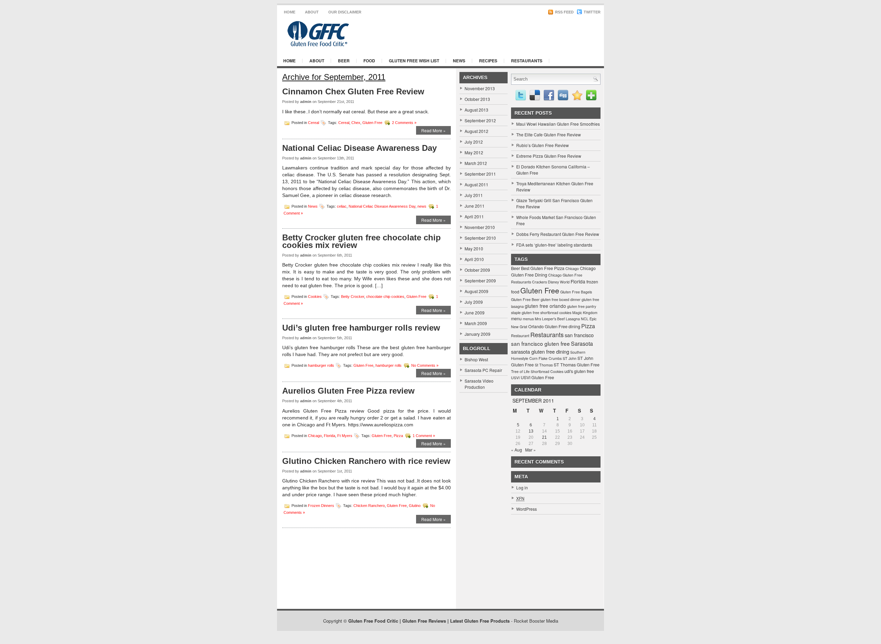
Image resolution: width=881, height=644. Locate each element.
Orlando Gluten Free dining (554, 326)
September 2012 (480, 120)
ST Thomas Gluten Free (576, 365)
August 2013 (476, 110)
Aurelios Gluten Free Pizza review (348, 390)
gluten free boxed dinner (561, 299)
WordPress (526, 509)
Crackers (539, 281)
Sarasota (582, 343)
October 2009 (477, 270)
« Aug (516, 450)
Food (369, 61)
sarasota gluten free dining (540, 351)
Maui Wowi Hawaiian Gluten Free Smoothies (558, 124)
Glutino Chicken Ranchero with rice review (366, 461)
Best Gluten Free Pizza (542, 268)
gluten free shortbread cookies (546, 312)
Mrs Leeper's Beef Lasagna (557, 318)
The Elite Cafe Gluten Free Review (548, 134)
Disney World (559, 281)
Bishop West (476, 359)
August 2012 (476, 131)
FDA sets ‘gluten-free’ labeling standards (554, 245)
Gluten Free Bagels (576, 291)
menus (528, 318)
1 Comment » (424, 435)
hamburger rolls (321, 365)
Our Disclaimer (344, 12)
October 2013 (477, 99)
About (312, 12)
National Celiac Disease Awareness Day (359, 148)
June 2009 (475, 312)
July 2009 (474, 302)
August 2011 (476, 184)
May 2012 (474, 152)
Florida (329, 435)
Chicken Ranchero (369, 505)
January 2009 (477, 334)
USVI (515, 377)
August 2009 (476, 291)
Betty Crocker (352, 296)
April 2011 (474, 216)
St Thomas (544, 364)
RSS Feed (564, 12)
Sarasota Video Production (479, 384)
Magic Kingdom (584, 312)
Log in (522, 487)
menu (516, 318)
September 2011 (480, 174)
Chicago (315, 435)
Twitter (592, 12)
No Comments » (424, 365)
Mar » (530, 450)
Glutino (415, 505)
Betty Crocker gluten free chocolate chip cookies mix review (361, 241)
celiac (342, 206)
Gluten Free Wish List (414, 61)
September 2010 (480, 238)
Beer (344, 61)
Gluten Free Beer (525, 299)
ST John (569, 358)
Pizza (398, 435)
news (421, 206)
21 (544, 437)
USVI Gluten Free (537, 377)
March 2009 (476, 323)
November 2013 (480, 88)
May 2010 (474, 248)
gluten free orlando (545, 305)
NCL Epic (588, 318)
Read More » (433, 130)
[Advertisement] (516, 33)
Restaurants (526, 61)
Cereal (313, 122)
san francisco (579, 335)
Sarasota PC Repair (483, 370)
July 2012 (474, 142)
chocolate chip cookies (385, 296)
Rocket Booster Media (536, 620)
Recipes (488, 61)
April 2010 (474, 259)
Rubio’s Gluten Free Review (542, 145)
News (459, 61)
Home (289, 12)
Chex (355, 122)
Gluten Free (372, 122)
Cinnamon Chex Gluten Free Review (353, 91)
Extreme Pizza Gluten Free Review (548, 156)
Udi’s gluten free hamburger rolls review (361, 327)
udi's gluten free (579, 371)
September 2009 (480, 280)
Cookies (315, 296)
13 (531, 431)
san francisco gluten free (540, 343)
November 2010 (480, 227)
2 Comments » (404, 122)
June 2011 (475, 206)
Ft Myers (344, 435)
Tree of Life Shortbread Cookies (537, 371)
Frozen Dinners (321, 505)
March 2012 (476, 163)
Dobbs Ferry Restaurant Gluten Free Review (557, 234)
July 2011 (474, 195)
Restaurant (520, 335)
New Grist (519, 326)
